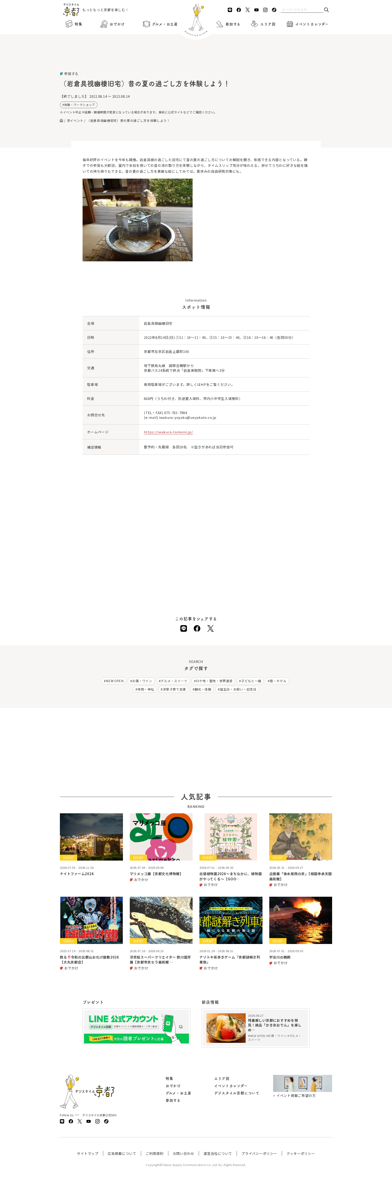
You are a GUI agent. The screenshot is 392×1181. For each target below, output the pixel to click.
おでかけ (117, 24)
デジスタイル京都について (237, 1093)
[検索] (326, 10)
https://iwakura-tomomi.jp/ (168, 431)
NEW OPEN (115, 681)
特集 (78, 24)
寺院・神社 (145, 689)
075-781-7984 (175, 412)
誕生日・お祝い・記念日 (238, 689)
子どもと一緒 (251, 681)
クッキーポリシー (301, 1153)
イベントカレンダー (312, 24)
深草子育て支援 (174, 689)
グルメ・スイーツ (174, 681)
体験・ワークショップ (79, 104)
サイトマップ (87, 1153)
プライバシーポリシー (259, 1153)
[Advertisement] (196, 59)
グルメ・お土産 (165, 24)
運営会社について (217, 1153)
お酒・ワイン (142, 681)
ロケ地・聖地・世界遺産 (214, 681)
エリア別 (267, 24)
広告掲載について (122, 1153)
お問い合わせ (183, 1153)
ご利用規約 (155, 1153)
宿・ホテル (278, 681)
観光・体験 (203, 689)
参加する (232, 24)
